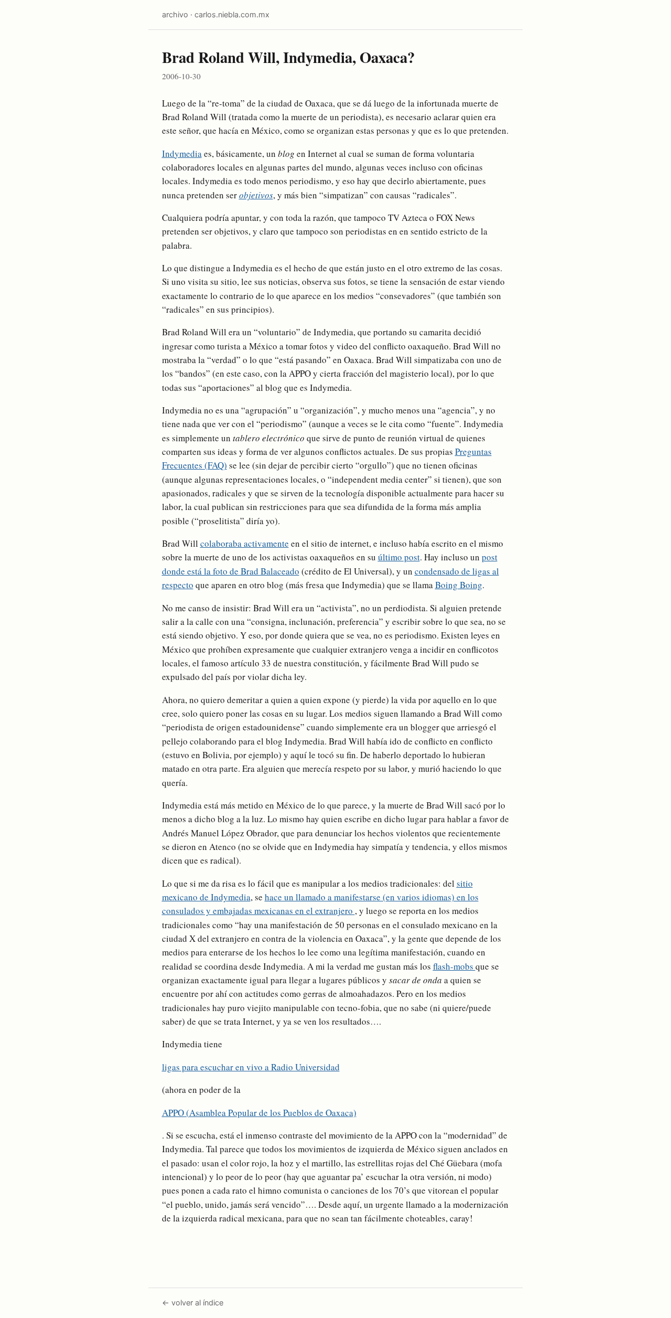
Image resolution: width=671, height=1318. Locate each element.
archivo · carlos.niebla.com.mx (215, 14)
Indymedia (182, 153)
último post (399, 557)
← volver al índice (192, 1302)
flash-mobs (454, 966)
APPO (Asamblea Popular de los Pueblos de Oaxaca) (259, 1113)
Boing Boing (458, 585)
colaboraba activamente (244, 543)
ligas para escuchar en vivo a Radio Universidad (251, 1067)
